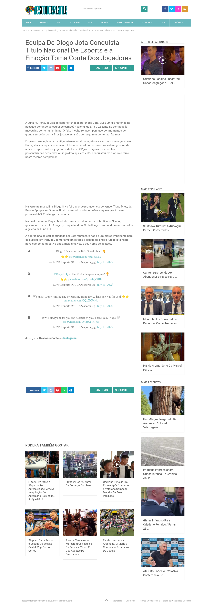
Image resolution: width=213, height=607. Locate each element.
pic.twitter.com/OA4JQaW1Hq (81, 322)
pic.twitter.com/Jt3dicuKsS (85, 257)
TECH (162, 22)
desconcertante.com (62, 601)
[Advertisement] (79, 97)
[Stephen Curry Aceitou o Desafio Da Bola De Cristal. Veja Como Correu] (42, 523)
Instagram (69, 338)
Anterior (103, 68)
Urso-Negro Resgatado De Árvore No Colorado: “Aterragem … (159, 423)
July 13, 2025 (105, 262)
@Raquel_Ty (61, 274)
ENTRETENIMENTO (125, 22)
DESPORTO (75, 22)
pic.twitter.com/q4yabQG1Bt (85, 279)
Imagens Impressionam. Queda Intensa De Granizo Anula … (160, 474)
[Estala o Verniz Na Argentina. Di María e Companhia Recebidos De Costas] (117, 523)
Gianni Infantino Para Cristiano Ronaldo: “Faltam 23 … (160, 524)
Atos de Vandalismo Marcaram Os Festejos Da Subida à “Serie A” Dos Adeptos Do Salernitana (79, 547)
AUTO (59, 22)
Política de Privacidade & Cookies (176, 601)
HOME (28, 22)
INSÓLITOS (178, 22)
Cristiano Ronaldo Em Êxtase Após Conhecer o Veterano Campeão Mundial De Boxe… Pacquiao (116, 488)
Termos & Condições (148, 601)
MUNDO (104, 22)
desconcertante (29, 601)
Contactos (130, 601)
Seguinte (122, 68)
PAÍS (90, 22)
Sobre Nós (117, 601)
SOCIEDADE (147, 22)
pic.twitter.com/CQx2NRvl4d (81, 300)
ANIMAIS (44, 22)
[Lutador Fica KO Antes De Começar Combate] (80, 464)
